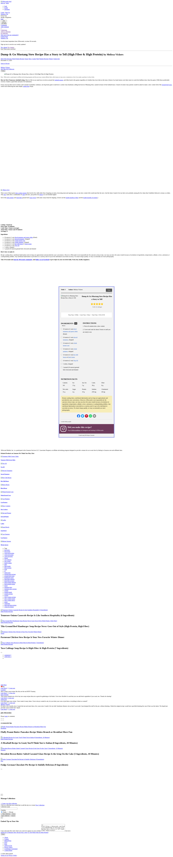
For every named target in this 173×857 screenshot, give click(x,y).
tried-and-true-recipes (10, 605)
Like (2, 688)
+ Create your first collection (9, 803)
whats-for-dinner (9, 607)
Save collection (5, 815)
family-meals (8, 563)
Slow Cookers (4, 509)
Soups (26, 59)
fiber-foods (7, 566)
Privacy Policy (8, 847)
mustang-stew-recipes (10, 589)
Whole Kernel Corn (6, 495)
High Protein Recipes (18, 59)
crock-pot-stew (8, 556)
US (76, 323)
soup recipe (33, 197)
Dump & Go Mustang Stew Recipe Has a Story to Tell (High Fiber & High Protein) (24, 832)
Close (13, 814)
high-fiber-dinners (9, 579)
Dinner (51, 59)
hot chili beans (19, 244)
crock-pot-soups (8, 555)
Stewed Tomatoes (5, 474)
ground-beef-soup (9, 576)
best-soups (7, 551)
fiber (5, 564)
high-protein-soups (9, 584)
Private (11, 812)
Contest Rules (8, 850)
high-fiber (19, 197)
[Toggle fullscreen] (3, 718)
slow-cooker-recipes (10, 597)
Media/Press (7, 840)
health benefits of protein (90, 197)
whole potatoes (19, 242)
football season (59, 80)
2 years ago (12, 703)
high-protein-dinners (10, 582)
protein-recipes (8, 594)
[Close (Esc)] (1, 718)
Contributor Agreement (10, 849)
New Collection (39, 805)
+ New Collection (5, 814)
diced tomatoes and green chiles (24, 237)
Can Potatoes (4, 502)
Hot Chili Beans (5, 481)
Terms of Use (8, 845)
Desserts (3, 750)
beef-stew (7, 550)
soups (6, 602)
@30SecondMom (75, 430)
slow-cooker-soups (9, 599)
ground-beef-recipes (10, 574)
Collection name (5, 807)
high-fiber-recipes (9, 581)
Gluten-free (56, 59)
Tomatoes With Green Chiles (8, 460)
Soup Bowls (4, 530)
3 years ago (12, 688)
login (6, 716)
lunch (5, 586)
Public (5, 812)
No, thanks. (11, 47)
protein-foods (8, 592)
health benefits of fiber (72, 197)
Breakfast (3, 728)
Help (5, 844)
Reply (5, 688)
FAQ (5, 842)
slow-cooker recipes (21, 193)
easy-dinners (7, 559)
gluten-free (26, 86)
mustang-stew (8, 587)
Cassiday (3, 690)
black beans (28, 244)
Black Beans (4, 488)
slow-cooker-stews (9, 600)
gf (4, 571)
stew (5, 194)
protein (6, 590)
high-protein (10, 197)
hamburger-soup (9, 577)
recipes (6, 595)
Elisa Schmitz (4, 694)
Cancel (13, 815)
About (6, 837)
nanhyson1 (4, 699)
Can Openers (4, 537)
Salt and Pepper (5, 516)
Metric (64, 325)
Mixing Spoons (4, 545)
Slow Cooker (32, 59)
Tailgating (7, 603)
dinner (41, 194)
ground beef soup (167, 85)
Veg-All (17, 245)
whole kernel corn (20, 240)
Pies (2, 761)
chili (23, 194)
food (5, 569)
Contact (6, 839)
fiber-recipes (7, 568)
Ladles (2, 523)
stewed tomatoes (19, 239)
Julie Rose (4, 685)
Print (109, 290)
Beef (37, 59)
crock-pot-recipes (9, 553)
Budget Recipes (44, 59)
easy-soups (7, 561)
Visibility (3, 810)
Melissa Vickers (5, 704)
